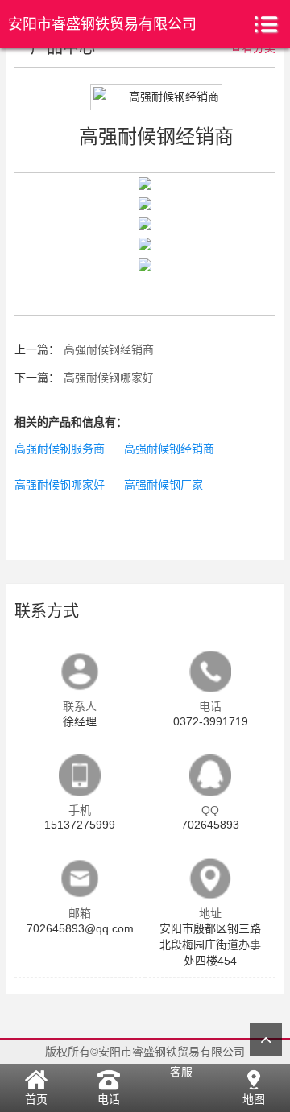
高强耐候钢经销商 (109, 349)
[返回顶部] (266, 1039)
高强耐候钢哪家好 (109, 377)
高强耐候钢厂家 (163, 484)
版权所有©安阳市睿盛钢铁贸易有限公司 (145, 1051)
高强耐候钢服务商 (59, 448)
